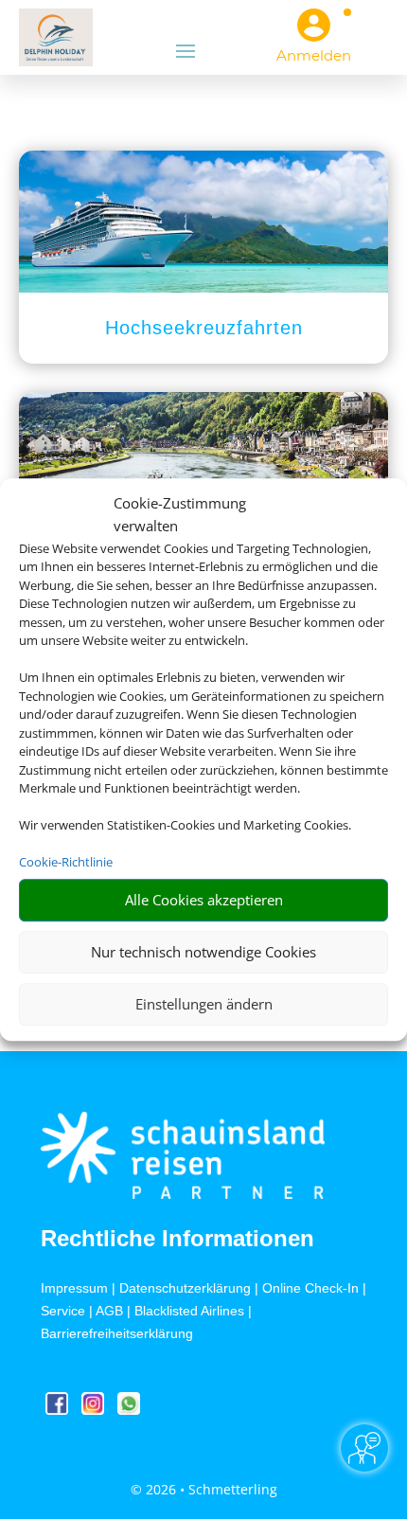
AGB (109, 1310)
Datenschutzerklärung (185, 1288)
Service (63, 1310)
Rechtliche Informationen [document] (177, 1238)
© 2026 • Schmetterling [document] (204, 1489)
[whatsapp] (129, 1410)
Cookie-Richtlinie (66, 861)
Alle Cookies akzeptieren (204, 899)
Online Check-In (310, 1288)
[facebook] (59, 1410)
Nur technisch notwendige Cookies (203, 951)
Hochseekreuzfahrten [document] (204, 327)
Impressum (74, 1288)
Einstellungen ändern (204, 1003)
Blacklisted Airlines (189, 1310)
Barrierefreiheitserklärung (117, 1333)
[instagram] (95, 1410)
